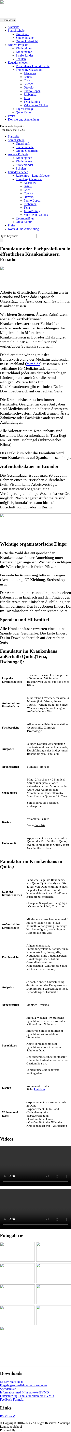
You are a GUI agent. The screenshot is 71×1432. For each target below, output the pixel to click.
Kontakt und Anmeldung (23, 119)
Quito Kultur (24, 112)
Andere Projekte (18, 44)
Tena (27, 98)
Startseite (13, 27)
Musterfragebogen (11, 1381)
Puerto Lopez (32, 91)
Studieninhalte (25, 37)
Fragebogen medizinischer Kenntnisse (23, 1385)
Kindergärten (24, 48)
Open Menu (8, 20)
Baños (28, 76)
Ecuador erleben (18, 62)
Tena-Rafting (32, 101)
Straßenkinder (24, 55)
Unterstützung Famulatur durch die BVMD (27, 1396)
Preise (11, 116)
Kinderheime (24, 52)
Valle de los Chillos (36, 105)
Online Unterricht (27, 41)
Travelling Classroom (29, 69)
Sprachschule (16, 30)
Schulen (21, 59)
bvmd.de (33, 364)
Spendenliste (8, 1389)
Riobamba (30, 94)
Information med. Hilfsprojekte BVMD (24, 1392)
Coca (27, 80)
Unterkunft (22, 34)
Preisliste (40, 825)
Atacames (30, 73)
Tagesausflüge (25, 108)
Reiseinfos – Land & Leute (33, 66)
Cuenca (28, 84)
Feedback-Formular (12, 1399)
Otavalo (29, 87)
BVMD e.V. (7, 1416)
